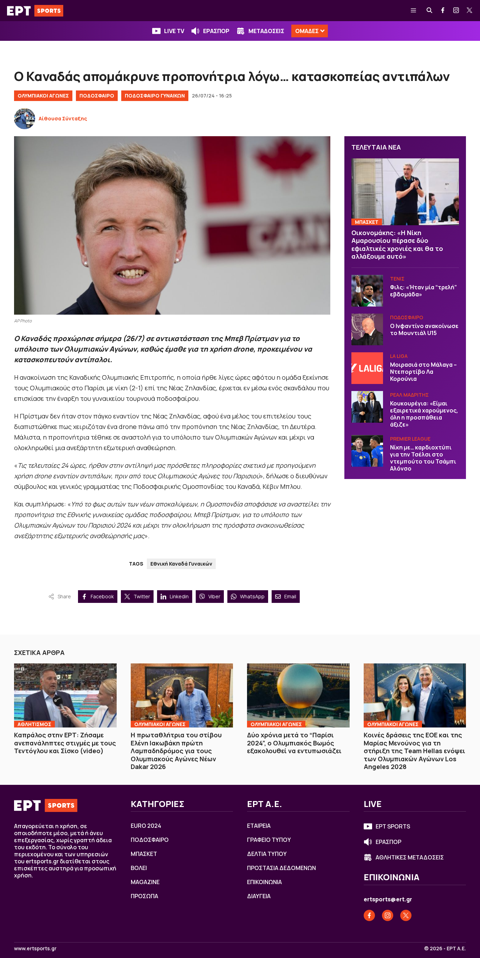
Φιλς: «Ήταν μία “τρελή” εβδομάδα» (423, 290)
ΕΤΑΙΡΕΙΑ (259, 826)
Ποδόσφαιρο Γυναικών (155, 95)
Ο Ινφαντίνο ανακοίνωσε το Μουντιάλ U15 (424, 329)
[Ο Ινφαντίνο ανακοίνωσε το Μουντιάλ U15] (367, 329)
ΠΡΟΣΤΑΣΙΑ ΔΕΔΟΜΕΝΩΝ (281, 868)
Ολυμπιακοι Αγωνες (160, 724)
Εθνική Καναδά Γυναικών (181, 563)
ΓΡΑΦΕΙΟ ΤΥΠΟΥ (269, 840)
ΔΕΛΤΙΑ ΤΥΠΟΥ (267, 854)
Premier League (410, 438)
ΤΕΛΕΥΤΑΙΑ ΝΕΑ (376, 147)
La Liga (399, 356)
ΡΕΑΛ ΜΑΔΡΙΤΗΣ (409, 394)
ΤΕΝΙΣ (397, 278)
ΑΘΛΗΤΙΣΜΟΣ (34, 724)
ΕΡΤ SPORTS (393, 826)
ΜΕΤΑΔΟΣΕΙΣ (266, 31)
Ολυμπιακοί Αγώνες (43, 95)
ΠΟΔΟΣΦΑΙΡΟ (96, 95)
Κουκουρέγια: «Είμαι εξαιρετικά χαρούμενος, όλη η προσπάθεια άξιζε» (424, 413)
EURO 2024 (146, 826)
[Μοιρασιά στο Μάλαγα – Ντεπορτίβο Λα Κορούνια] (367, 368)
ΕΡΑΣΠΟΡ (216, 31)
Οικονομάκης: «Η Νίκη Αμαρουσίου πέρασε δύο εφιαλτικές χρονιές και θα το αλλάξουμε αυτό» (397, 244)
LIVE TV (174, 31)
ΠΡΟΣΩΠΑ (144, 896)
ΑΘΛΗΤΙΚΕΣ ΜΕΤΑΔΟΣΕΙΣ (410, 857)
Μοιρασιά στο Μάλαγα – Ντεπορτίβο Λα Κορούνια (423, 372)
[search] (430, 10)
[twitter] (470, 10)
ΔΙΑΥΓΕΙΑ (259, 896)
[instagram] (456, 10)
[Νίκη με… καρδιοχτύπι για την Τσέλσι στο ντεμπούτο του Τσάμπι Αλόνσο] (367, 451)
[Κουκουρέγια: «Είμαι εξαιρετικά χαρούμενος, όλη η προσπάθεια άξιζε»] (367, 407)
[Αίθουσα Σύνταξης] (24, 118)
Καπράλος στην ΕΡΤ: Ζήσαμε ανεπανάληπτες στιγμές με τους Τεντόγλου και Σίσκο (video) (65, 743)
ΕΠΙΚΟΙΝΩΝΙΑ (264, 882)
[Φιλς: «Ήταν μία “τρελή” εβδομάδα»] (367, 291)
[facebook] (443, 10)
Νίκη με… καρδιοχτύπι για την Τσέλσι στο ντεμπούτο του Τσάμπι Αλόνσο (423, 457)
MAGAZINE (145, 882)
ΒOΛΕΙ (139, 868)
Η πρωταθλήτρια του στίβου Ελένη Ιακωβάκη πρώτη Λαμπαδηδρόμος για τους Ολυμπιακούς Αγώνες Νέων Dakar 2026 (176, 751)
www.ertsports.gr (35, 948)
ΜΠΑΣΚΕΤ (366, 222)
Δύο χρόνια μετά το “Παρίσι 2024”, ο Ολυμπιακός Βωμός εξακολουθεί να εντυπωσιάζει (294, 743)
